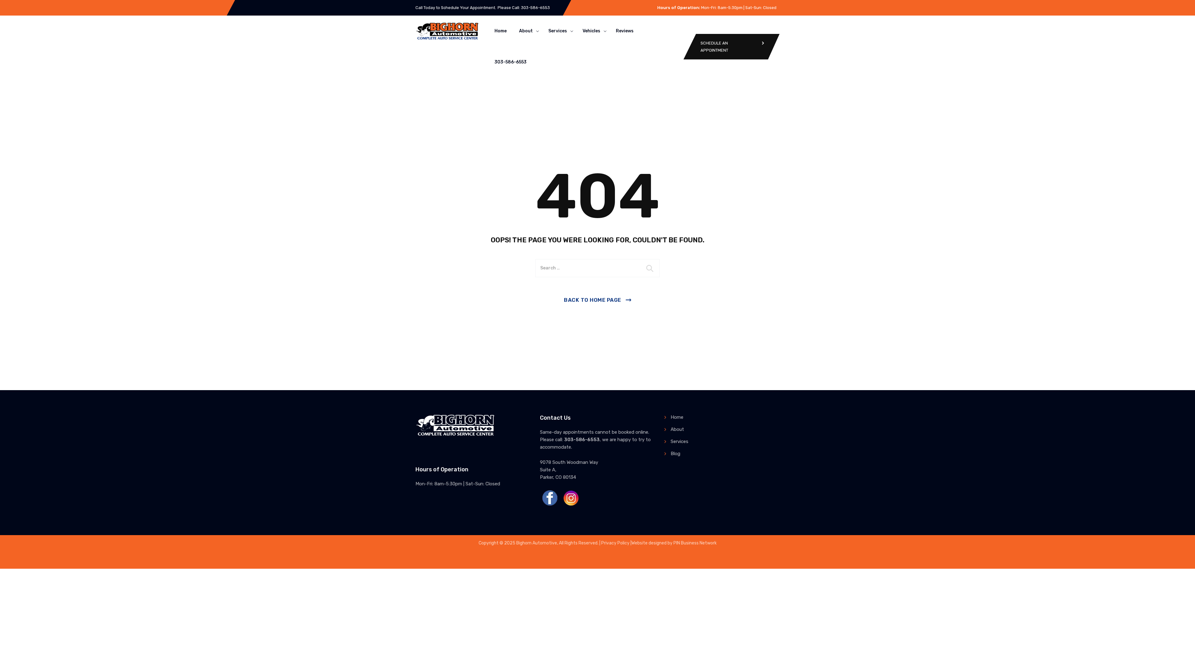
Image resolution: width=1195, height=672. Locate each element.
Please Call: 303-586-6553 (524, 7)
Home (500, 31)
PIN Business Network (695, 543)
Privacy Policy (615, 543)
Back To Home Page (592, 300)
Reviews (625, 31)
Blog (675, 453)
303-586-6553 (510, 62)
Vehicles (591, 31)
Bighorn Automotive (536, 543)
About (526, 31)
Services (557, 31)
